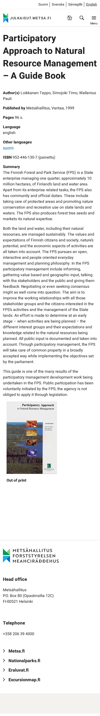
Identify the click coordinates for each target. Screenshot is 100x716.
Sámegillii (75, 4)
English (91, 4)
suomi (8, 148)
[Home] (70, 18)
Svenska (58, 4)
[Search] (82, 18)
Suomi (43, 4)
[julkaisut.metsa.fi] (31, 555)
